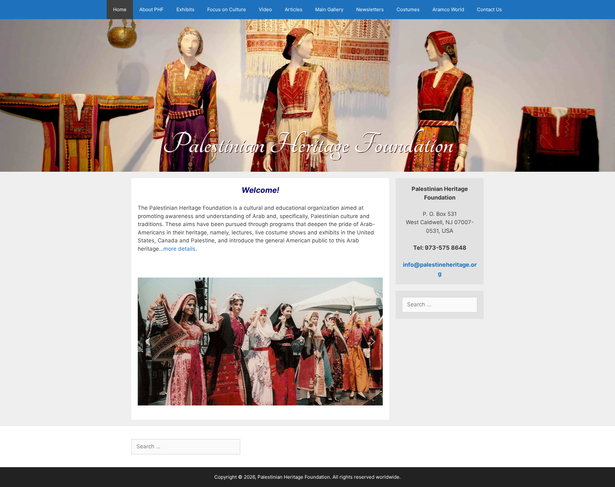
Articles (293, 9)
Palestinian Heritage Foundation (307, 144)
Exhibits (185, 9)
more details (179, 249)
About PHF (151, 9)
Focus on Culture (226, 9)
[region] (260, 341)
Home (120, 9)
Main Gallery (329, 9)
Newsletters (370, 9)
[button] (148, 341)
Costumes (408, 9)
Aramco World (448, 9)
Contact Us (489, 9)
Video (265, 9)
